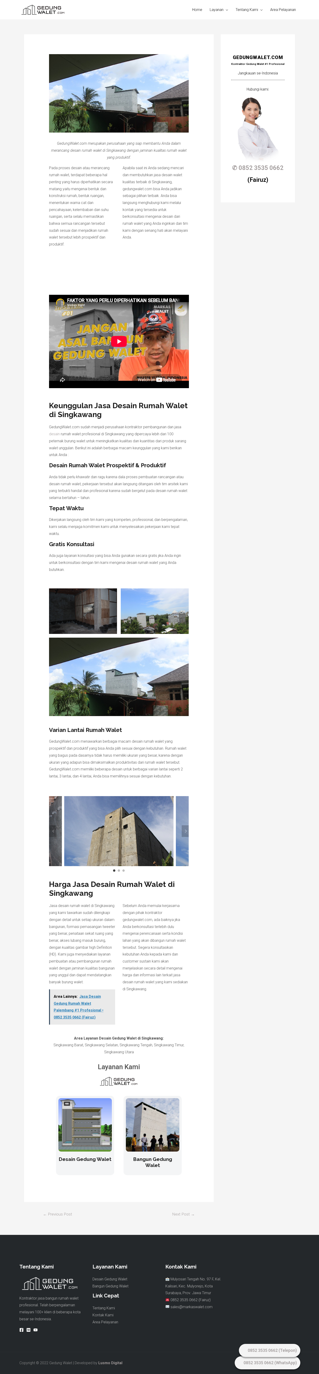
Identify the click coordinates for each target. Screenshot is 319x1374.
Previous (52, 831)
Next (185, 831)
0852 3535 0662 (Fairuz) (190, 1300)
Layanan (216, 9)
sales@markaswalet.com (191, 1307)
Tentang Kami (247, 9)
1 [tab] (114, 870)
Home (197, 9)
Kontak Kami (102, 1315)
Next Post (183, 1214)
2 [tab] (119, 870)
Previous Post (57, 1214)
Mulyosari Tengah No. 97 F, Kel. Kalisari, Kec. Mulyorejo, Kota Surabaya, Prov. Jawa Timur (193, 1286)
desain (54, 434)
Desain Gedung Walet (85, 1159)
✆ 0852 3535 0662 (258, 167)
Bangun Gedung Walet (152, 1162)
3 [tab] (123, 870)
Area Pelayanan (283, 9)
